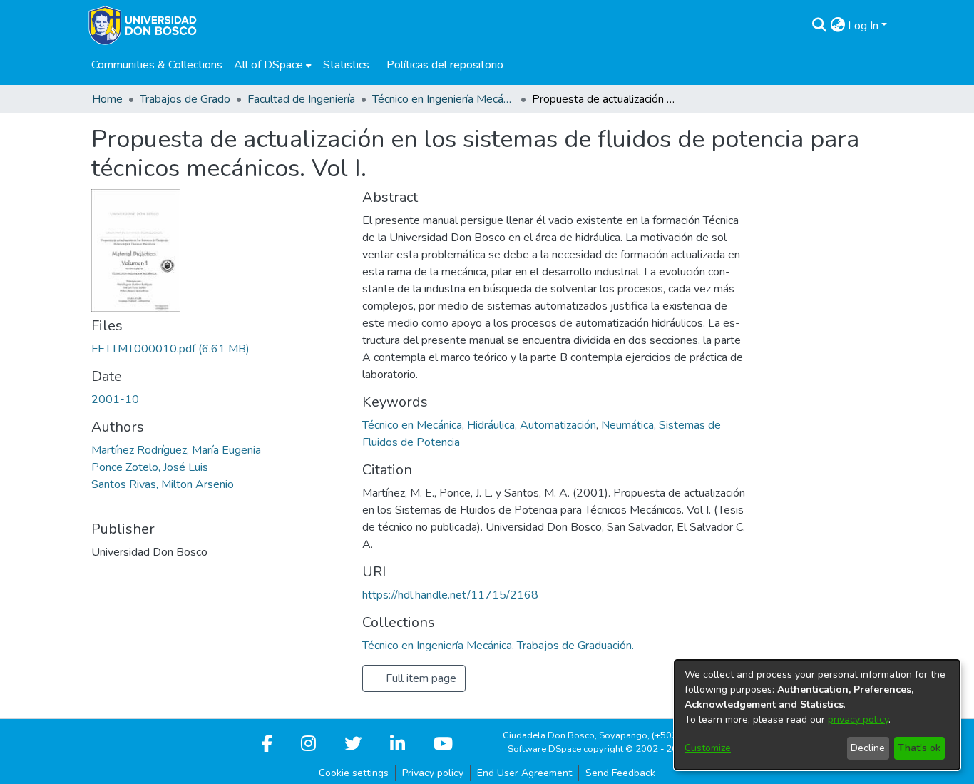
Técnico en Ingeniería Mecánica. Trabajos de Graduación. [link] (443, 99)
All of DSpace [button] (268, 65)
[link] (170, 349)
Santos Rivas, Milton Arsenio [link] (162, 484)
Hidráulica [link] (491, 425)
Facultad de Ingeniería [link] (301, 99)
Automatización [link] (558, 425)
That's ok (919, 748)
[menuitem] (273, 64)
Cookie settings (354, 773)
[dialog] (817, 715)
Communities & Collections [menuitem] (156, 65)
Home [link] (107, 99)
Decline (868, 748)
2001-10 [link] (115, 399)
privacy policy (858, 719)
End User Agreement (524, 773)
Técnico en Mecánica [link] (412, 425)
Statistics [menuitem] (346, 65)
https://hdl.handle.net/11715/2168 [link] (450, 595)
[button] (819, 25)
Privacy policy (432, 773)
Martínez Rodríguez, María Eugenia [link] (176, 450)
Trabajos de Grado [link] (185, 99)
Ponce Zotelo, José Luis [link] (149, 467)
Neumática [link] (627, 425)
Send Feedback (620, 773)
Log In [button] (864, 26)
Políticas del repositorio (444, 65)
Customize (708, 748)
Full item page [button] (419, 678)
